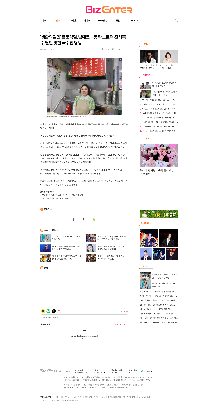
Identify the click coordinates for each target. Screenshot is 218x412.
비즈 (44, 20)
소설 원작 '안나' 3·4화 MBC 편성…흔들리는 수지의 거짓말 (160, 122)
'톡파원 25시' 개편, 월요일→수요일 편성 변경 (66, 237)
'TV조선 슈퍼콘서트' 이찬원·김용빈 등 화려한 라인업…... (160, 109)
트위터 (108, 49)
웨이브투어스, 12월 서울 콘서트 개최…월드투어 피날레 (159, 305)
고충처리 (114, 373)
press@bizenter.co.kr (65, 198)
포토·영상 (102, 20)
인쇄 (117, 49)
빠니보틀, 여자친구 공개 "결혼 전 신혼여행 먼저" (158, 322)
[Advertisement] (157, 194)
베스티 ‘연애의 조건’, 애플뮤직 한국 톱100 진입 (158, 309)
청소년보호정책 (116, 370)
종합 (118, 20)
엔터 (58, 20)
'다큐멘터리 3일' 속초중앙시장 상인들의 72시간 (158, 292)
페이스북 (104, 49)
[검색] (176, 20)
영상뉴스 (146, 139)
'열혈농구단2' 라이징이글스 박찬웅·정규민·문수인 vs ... (160, 126)
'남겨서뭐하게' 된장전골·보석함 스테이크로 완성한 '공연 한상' (111, 237)
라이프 (87, 20)
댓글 (113, 49)
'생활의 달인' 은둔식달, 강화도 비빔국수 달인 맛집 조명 (164, 276)
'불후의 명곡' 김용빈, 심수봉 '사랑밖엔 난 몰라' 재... (160, 113)
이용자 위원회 (132, 370)
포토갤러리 (147, 223)
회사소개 (67, 371)
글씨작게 (122, 49)
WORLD (134, 20)
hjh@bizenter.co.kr (54, 192)
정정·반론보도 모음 (81, 373)
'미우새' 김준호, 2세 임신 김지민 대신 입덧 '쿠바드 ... (164, 84)
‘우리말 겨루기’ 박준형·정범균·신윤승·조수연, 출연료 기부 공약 (66, 257)
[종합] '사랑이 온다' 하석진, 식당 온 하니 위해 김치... (164, 93)
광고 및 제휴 (79, 370)
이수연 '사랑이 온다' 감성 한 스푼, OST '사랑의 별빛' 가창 (111, 247)
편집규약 (131, 373)
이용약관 (96, 370)
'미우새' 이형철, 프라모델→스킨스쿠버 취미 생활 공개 (160, 100)
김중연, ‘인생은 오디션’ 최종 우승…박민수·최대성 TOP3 (112, 257)
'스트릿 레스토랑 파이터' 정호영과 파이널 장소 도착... (160, 118)
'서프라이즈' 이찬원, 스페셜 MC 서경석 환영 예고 (160, 131)
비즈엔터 (43, 32)
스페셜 (72, 20)
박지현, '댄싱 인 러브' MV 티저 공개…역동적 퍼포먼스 (160, 104)
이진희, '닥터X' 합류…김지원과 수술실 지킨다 (157, 314)
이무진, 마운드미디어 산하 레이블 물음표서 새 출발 (159, 318)
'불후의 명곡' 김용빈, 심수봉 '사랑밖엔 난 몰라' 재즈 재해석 (66, 247)
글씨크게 (126, 49)
